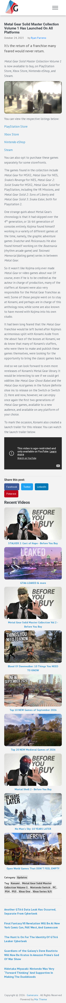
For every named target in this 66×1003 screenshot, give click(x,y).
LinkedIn (41, 486)
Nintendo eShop (14, 142)
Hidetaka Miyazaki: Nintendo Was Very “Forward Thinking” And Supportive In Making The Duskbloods (29, 973)
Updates (22, 877)
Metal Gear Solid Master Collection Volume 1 (28, 885)
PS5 (14, 891)
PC (54, 887)
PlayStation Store (15, 126)
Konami (15, 883)
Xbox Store (11, 134)
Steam (8, 150)
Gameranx (32, 995)
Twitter (27, 486)
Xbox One (24, 891)
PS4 (7, 891)
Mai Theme (40, 999)
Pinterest (11, 493)
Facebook (11, 486)
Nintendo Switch (40, 887)
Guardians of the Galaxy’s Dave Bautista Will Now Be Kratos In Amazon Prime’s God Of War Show (31, 955)
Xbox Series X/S (42, 891)
